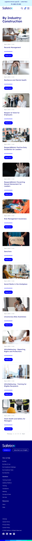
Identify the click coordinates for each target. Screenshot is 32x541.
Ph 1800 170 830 (16, 4)
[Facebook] (3, 534)
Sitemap (4, 519)
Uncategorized (8, 51)
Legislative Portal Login (11, 1)
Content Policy (6, 527)
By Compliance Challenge (9, 467)
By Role (4, 461)
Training (4, 485)
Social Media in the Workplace (15, 284)
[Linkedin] (7, 534)
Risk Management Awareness (15, 219)
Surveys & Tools (6, 494)
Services (4, 497)
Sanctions (8, 251)
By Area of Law (6, 464)
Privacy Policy (6, 524)
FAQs (3, 507)
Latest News (24, 1)
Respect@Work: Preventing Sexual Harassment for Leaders (14, 184)
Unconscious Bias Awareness (15, 317)
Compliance (5, 488)
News (3, 504)
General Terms (6, 521)
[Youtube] (10, 534)
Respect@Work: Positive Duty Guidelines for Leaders (15, 148)
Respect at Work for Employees (11, 114)
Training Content (6, 480)
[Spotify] (14, 534)
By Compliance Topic (7, 470)
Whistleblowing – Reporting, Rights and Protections (14, 350)
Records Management (12, 47)
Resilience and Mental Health (15, 80)
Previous (9, 434)
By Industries (5, 473)
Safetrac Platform (7, 483)
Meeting (4, 491)
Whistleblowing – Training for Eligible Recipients (15, 385)
